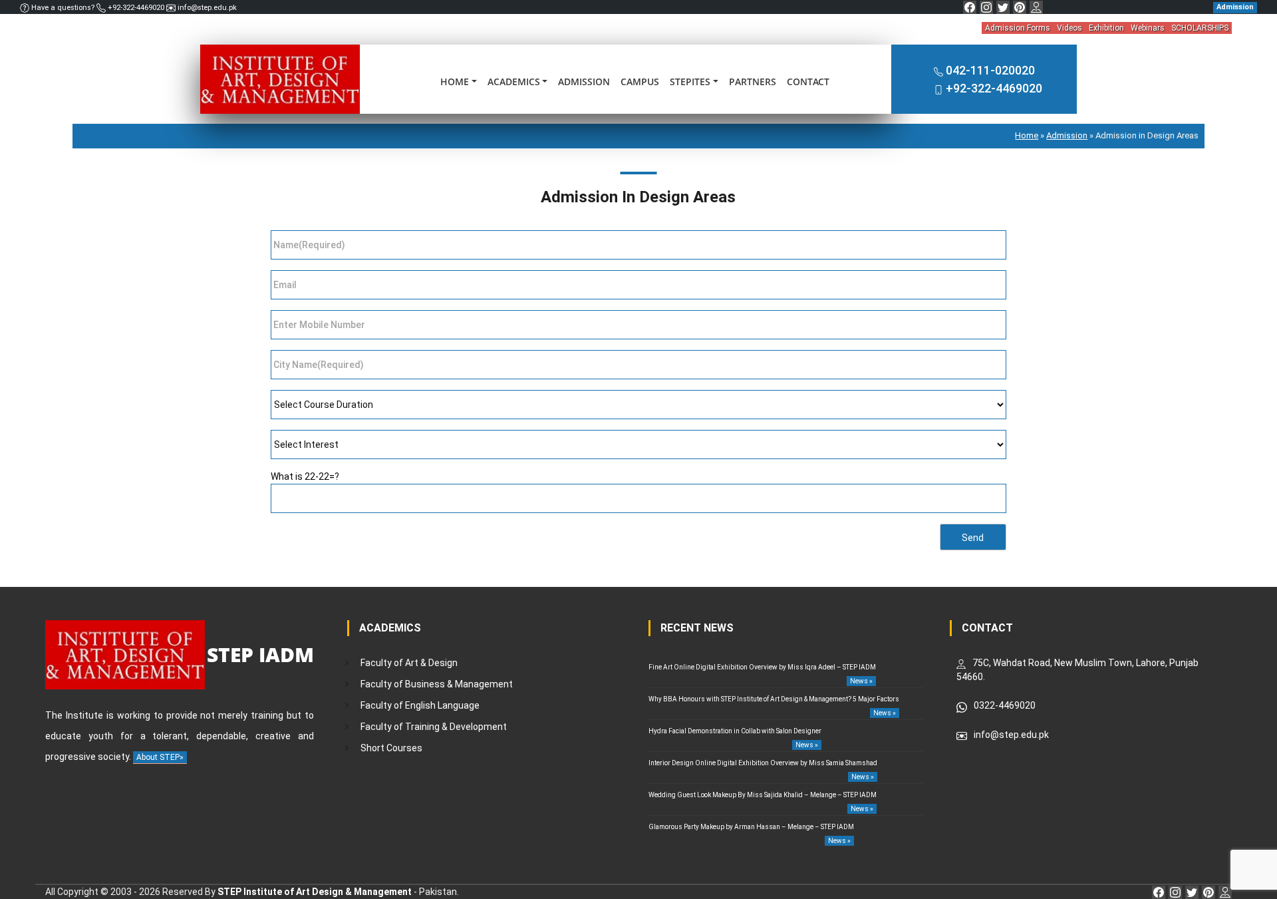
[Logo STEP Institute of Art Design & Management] (280, 78)
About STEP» (160, 757)
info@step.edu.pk (206, 7)
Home (454, 81)
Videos (1069, 28)
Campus (640, 81)
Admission (584, 81)
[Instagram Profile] (986, 7)
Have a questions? (62, 7)
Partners (752, 81)
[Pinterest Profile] (1019, 7)
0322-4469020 (1005, 705)
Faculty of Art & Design (409, 662)
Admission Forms (1017, 28)
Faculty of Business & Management (436, 684)
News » (861, 681)
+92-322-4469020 (136, 7)
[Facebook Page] (969, 7)
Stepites (690, 81)
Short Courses (391, 748)
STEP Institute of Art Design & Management (314, 891)
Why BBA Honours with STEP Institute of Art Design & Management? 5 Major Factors (773, 699)
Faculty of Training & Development (433, 726)
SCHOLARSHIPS (1199, 28)
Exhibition (1106, 28)
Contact (808, 81)
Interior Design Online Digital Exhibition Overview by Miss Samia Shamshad (762, 763)
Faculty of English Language (420, 705)
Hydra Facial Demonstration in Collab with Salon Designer (734, 731)
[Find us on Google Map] (1036, 7)
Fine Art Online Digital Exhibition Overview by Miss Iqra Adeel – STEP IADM (762, 667)
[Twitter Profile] (1003, 7)
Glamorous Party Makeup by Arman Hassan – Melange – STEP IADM (751, 826)
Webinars (1148, 28)
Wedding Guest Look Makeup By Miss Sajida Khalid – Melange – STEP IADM (762, 795)
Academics (514, 81)
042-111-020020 (990, 70)
